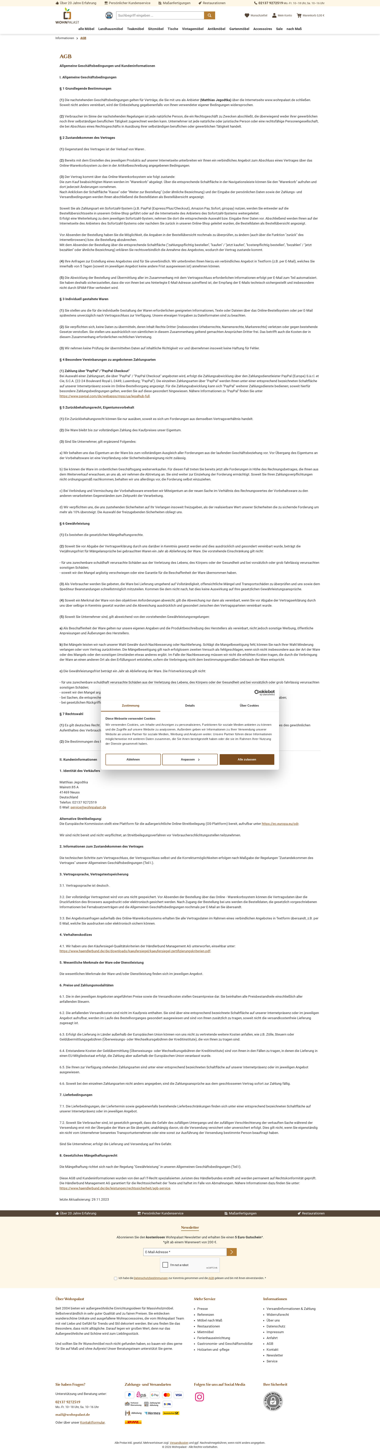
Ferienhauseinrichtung (213, 1338)
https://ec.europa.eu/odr (280, 824)
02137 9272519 (270, 3)
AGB (211, 1278)
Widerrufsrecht (278, 1315)
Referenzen (205, 1315)
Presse (202, 1309)
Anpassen (188, 759)
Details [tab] (190, 705)
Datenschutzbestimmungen (151, 1278)
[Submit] (232, 1252)
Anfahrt (272, 1338)
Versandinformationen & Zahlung (291, 1309)
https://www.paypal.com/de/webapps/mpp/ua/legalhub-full (105, 396)
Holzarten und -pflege (213, 1350)
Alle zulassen (247, 759)
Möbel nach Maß (209, 1320)
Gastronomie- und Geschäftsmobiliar (225, 1344)
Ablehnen (133, 759)
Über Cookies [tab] (249, 705)
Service (272, 1361)
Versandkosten (179, 1442)
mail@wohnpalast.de (72, 1414)
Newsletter (275, 1355)
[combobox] (160, 15)
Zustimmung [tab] (131, 705)
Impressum (275, 1332)
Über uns (273, 1320)
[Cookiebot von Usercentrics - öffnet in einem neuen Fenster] (257, 693)
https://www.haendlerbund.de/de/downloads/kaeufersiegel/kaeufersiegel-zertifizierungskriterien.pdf (135, 951)
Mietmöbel (205, 1332)
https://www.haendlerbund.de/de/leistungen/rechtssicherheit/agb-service (115, 1188)
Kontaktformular (92, 1422)
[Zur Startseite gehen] (67, 15)
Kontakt (272, 1350)
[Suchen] (209, 15)
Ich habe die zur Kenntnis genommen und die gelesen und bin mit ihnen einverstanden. (192, 1278)
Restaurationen (208, 1326)
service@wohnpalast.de (88, 807)
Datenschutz (276, 1326)
